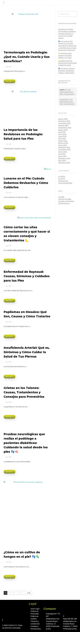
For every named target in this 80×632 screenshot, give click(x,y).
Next (24, 593)
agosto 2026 (63, 119)
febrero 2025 (63, 143)
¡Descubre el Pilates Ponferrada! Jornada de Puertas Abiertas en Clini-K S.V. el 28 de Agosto (67, 33)
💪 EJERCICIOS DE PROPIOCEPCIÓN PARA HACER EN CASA (67, 63)
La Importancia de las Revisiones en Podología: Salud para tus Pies (23, 134)
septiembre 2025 (64, 128)
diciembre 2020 (64, 158)
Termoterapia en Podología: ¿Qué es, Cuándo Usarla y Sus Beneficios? (27, 57)
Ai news (61, 176)
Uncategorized (65, 183)
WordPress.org (63, 203)
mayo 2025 (62, 136)
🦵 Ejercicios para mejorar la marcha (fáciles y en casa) (65, 55)
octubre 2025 (63, 125)
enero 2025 (62, 145)
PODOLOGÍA (63, 181)
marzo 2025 (62, 141)
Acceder (61, 197)
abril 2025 (62, 139)
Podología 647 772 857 (53, 615)
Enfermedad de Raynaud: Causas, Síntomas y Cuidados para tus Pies (27, 276)
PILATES (61, 179)
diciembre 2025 (64, 121)
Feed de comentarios (66, 201)
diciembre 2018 (64, 163)
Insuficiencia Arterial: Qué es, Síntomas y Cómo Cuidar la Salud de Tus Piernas (27, 352)
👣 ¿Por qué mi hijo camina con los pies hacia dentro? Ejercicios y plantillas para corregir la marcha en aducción (67, 45)
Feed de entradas (64, 199)
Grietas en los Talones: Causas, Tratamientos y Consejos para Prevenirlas (24, 392)
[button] (75, 2)
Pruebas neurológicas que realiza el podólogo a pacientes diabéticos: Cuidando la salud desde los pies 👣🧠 (26, 442)
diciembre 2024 (64, 147)
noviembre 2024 (64, 149)
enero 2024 (62, 152)
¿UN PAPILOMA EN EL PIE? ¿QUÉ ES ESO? (67, 92)
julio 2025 (62, 132)
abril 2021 (62, 154)
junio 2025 (62, 134)
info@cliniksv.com (52, 619)
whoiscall (63, 99)
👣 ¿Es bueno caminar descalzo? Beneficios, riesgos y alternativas (66, 71)
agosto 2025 (63, 130)
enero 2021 (62, 156)
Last (28, 593)
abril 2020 (62, 160)
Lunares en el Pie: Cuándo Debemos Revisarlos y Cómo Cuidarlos (26, 183)
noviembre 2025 (64, 123)
